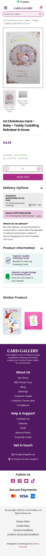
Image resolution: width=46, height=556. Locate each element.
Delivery (23, 423)
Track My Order (23, 437)
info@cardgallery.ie (25, 454)
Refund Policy (23, 432)
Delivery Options (15, 188)
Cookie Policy (23, 525)
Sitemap (23, 391)
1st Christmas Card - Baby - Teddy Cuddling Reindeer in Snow (21, 125)
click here (8, 239)
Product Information (19, 248)
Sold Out (23, 177)
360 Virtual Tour (23, 382)
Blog (23, 387)
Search (40, 14)
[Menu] (5, 8)
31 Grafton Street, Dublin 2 (24, 459)
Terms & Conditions (23, 530)
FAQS (23, 428)
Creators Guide (23, 396)
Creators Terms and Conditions (23, 534)
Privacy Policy (23, 521)
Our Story (23, 377)
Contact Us (23, 418)
